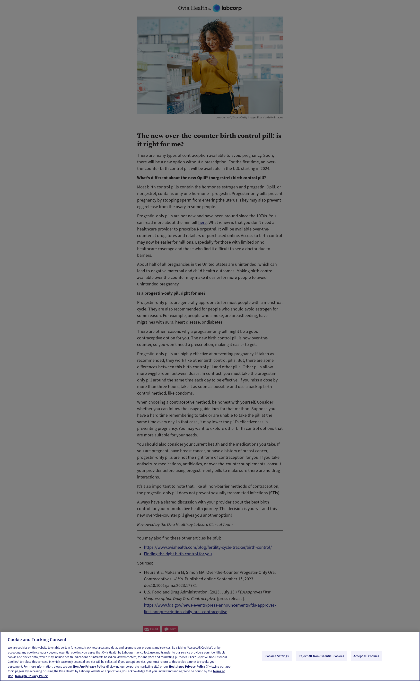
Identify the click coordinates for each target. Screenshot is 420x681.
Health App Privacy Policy (187, 666)
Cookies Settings (277, 656)
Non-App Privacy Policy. (31, 676)
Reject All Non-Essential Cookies (321, 656)
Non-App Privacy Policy (89, 666)
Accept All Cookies (366, 656)
